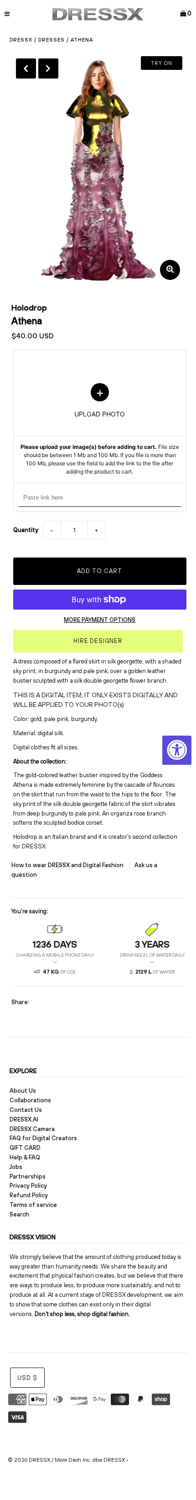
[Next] (48, 68)
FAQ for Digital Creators (43, 1138)
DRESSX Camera (32, 1129)
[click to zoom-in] (170, 270)
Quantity (25, 529)
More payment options (99, 619)
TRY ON (161, 63)
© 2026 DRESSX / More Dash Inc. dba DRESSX (66, 1460)
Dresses (51, 39)
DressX (21, 39)
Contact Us (26, 1109)
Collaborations (30, 1100)
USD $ (27, 1377)
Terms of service (33, 1204)
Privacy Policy (28, 1185)
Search (19, 1214)
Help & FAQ (25, 1157)
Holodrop (29, 307)
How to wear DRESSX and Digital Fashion (68, 865)
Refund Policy (29, 1195)
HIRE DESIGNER (98, 640)
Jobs (16, 1166)
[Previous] (26, 68)
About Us (23, 1090)
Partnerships (28, 1176)
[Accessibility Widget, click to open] (176, 750)
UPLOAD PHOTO (100, 429)
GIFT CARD (25, 1147)
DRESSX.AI (24, 1119)
